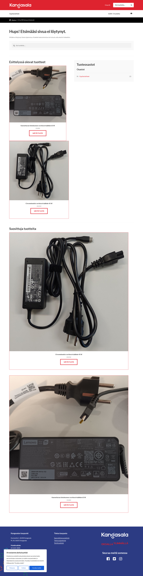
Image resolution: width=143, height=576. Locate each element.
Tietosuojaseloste (60, 540)
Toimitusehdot (59, 543)
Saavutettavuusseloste (61, 538)
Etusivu (14, 20)
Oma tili (107, 5)
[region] (25, 560)
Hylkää (23, 568)
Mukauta (12, 568)
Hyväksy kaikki (36, 568)
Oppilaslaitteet (14, 14)
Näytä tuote (38, 133)
